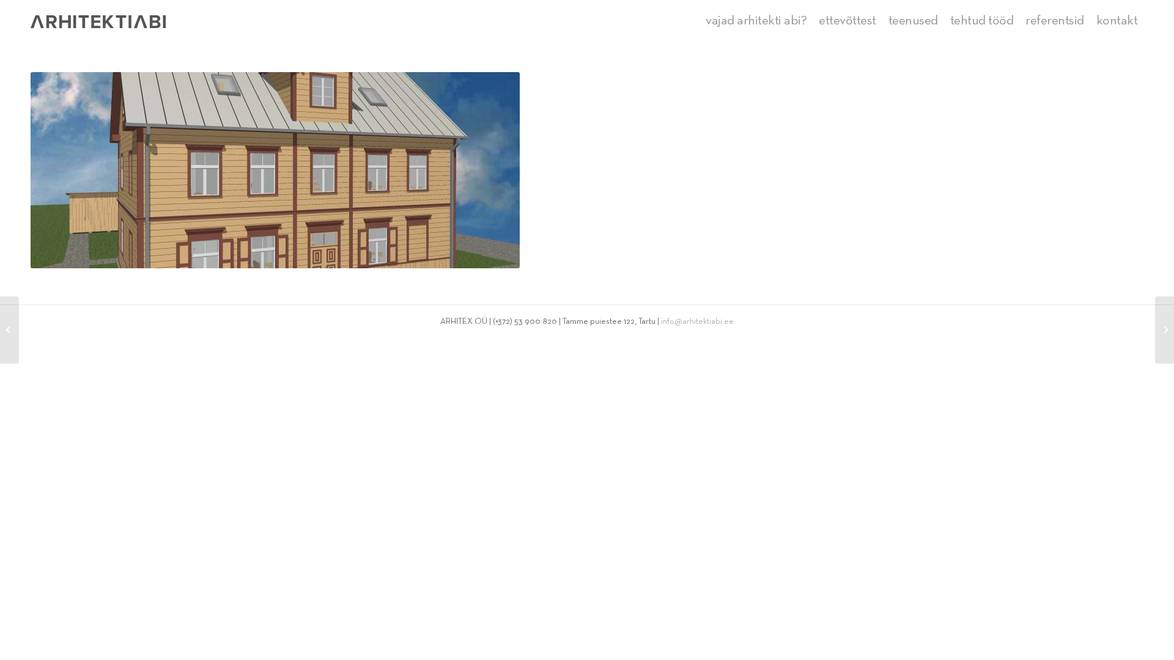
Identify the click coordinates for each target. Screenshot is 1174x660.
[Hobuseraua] (1164, 330)
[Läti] (9, 330)
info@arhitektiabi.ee (697, 322)
